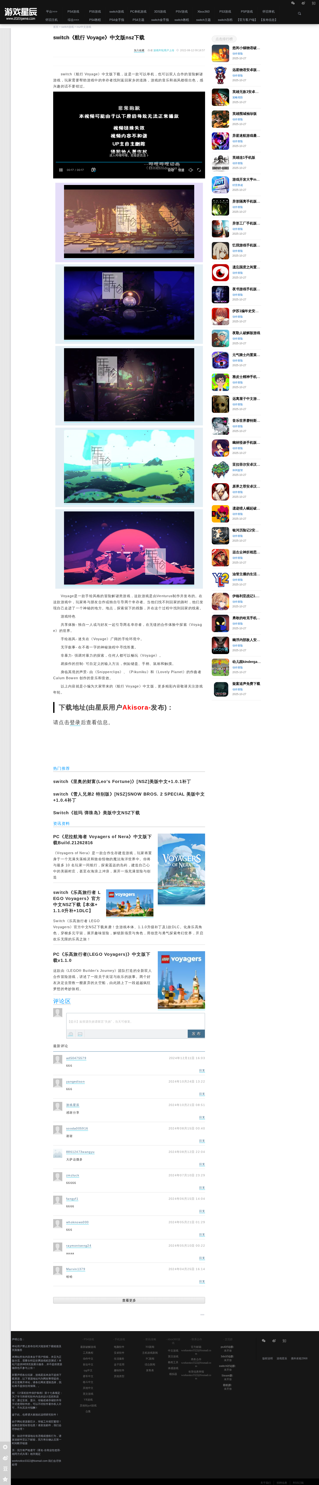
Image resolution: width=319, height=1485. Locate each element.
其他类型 (119, 1376)
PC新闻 (150, 1358)
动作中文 (88, 1358)
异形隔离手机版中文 (248, 201)
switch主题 (203, 19)
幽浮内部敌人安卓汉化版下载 (255, 640)
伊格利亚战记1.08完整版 (251, 596)
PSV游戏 (182, 11)
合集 (88, 1411)
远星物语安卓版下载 (248, 70)
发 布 (196, 1034)
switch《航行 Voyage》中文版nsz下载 (20, 12)
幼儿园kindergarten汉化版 (253, 662)
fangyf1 (72, 1198)
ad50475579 (76, 1058)
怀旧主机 (52, 19)
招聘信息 (282, 1482)
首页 (55, 26)
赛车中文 (88, 1376)
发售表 (150, 1370)
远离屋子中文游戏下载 (249, 399)
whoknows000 (77, 1222)
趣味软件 (119, 1370)
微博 (303, 3)
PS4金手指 (116, 19)
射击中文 (88, 1364)
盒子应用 (119, 1364)
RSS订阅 (298, 1482)
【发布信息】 (269, 19)
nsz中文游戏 (84, 26)
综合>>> (73, 19)
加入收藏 (139, 50)
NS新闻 (150, 1346)
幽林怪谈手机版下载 (248, 442)
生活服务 (119, 1358)
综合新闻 (150, 1364)
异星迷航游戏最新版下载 (251, 135)
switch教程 (181, 19)
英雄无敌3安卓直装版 (249, 92)
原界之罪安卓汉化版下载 (251, 486)
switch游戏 (116, 11)
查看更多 (129, 1300)
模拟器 (173, 1374)
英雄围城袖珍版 (244, 113)
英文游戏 (88, 1393)
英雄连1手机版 (243, 157)
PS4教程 (95, 19)
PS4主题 (138, 19)
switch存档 (225, 19)
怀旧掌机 (269, 11)
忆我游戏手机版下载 (248, 245)
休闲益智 (237, 470)
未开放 (228, 1350)
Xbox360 (203, 11)
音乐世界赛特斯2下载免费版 (254, 420)
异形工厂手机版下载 (248, 223)
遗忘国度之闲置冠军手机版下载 (256, 267)
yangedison (75, 1081)
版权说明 (267, 1358)
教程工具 (173, 1362)
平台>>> (51, 11)
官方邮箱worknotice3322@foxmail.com (196, 1350)
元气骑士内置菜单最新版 (251, 355)
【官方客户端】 (247, 19)
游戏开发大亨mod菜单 (250, 179)
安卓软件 (119, 1352)
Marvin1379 (75, 1269)
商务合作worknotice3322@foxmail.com (196, 1363)
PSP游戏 (247, 11)
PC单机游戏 (138, 11)
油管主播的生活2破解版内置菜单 (257, 574)
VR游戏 (88, 1399)
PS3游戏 (225, 11)
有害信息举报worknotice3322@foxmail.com (196, 1375)
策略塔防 (237, 97)
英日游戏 (173, 1356)
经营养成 (237, 185)
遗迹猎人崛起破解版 (248, 508)
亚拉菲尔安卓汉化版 (248, 464)
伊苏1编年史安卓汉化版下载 (254, 311)
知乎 (314, 3)
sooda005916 (77, 1128)
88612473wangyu (80, 1152)
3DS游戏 (160, 11)
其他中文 (88, 1387)
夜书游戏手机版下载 (248, 289)
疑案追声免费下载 (246, 684)
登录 (75, 722)
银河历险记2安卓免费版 (250, 530)
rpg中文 (88, 1370)
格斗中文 (88, 1382)
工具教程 (88, 1352)
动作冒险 (237, 53)
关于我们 (265, 1482)
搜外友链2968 (299, 1358)
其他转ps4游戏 (88, 1405)
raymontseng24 (78, 1245)
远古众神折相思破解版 (249, 552)
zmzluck (72, 1175)
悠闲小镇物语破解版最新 (251, 48)
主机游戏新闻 (150, 1352)
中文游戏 (173, 1350)
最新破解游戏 (88, 1346)
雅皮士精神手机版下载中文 (253, 377)
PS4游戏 (73, 11)
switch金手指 (160, 19)
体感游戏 (173, 1368)
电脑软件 (119, 1346)
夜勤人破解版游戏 (246, 333)
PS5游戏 (95, 11)
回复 (202, 1070)
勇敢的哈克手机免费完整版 (253, 618)
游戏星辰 (72, 1105)
